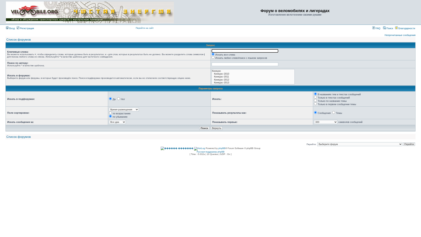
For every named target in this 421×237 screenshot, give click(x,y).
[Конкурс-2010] (253, 73)
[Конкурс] (253, 71)
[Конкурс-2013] (253, 82)
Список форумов (18, 39)
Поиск (389, 28)
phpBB (221, 148)
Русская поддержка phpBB (211, 152)
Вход (12, 28)
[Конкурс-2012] (253, 79)
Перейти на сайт (145, 28)
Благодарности (406, 28)
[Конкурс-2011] (253, 76)
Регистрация (26, 28)
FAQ (377, 28)
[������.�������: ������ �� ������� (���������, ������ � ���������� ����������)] (177, 148)
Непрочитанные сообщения (400, 35)
